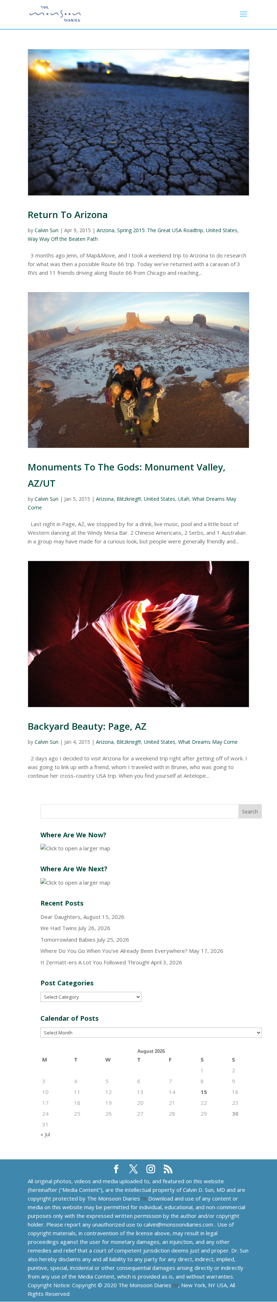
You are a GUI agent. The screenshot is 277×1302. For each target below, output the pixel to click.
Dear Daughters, (61, 916)
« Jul (45, 1134)
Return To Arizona (68, 214)
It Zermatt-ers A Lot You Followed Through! (94, 962)
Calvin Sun (46, 230)
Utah (183, 498)
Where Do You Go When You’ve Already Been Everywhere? (114, 950)
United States (221, 230)
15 (204, 1091)
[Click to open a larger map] (75, 848)
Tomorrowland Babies (68, 939)
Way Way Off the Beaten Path (63, 238)
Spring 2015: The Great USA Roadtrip (160, 230)
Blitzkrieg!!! (128, 498)
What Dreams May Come (208, 741)
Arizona (105, 230)
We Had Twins (58, 928)
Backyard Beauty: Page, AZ (87, 726)
